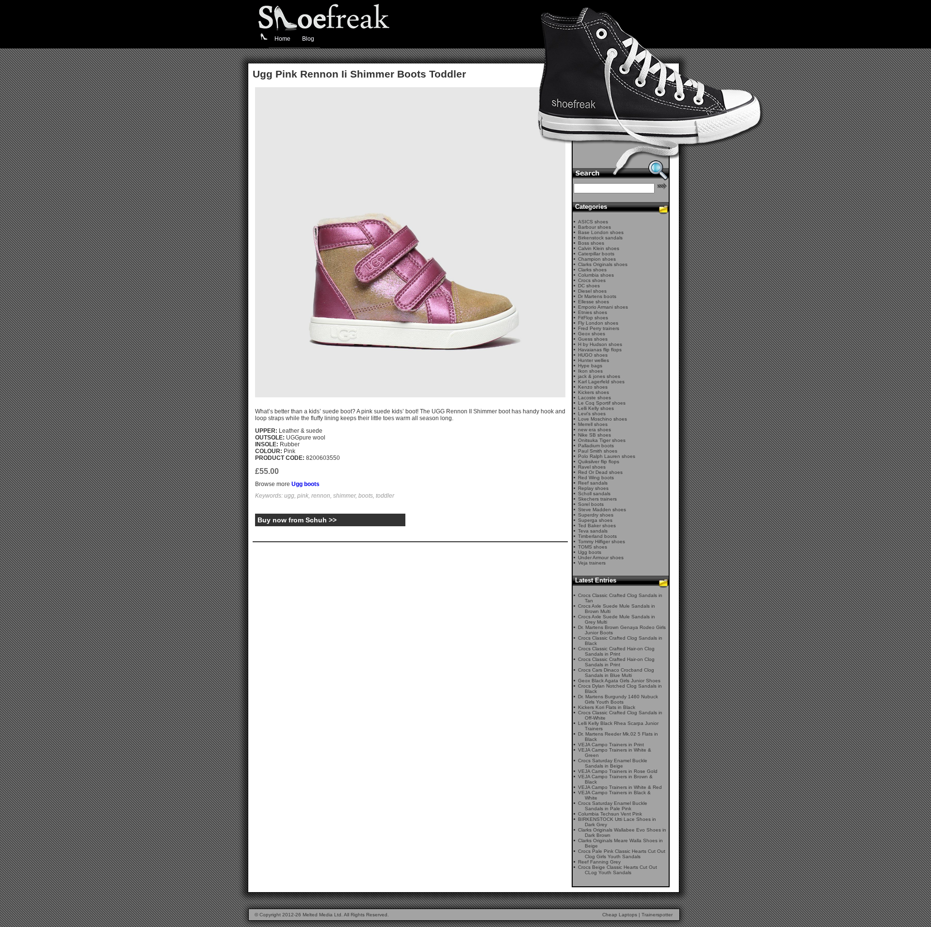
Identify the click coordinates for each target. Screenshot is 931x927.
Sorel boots (591, 504)
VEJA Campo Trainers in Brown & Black (615, 779)
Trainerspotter (657, 914)
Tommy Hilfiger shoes (601, 541)
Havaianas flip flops (600, 349)
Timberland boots (597, 536)
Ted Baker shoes (597, 525)
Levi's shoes (592, 413)
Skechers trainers (597, 499)
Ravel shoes (592, 467)
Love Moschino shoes (602, 419)
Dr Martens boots (597, 296)
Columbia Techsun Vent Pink (610, 814)
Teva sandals (593, 531)
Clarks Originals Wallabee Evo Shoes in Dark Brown (622, 832)
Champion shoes (597, 259)
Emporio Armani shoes (603, 307)
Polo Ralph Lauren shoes (606, 456)
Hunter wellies (593, 360)
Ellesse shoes (593, 301)
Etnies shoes (592, 312)
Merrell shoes (593, 424)
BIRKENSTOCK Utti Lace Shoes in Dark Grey (617, 822)
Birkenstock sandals (600, 237)
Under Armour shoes (601, 557)
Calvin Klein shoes (598, 248)
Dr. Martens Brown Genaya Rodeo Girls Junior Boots (622, 630)
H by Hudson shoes (600, 344)
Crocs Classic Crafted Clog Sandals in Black (620, 640)
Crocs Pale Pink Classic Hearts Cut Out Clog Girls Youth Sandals (621, 853)
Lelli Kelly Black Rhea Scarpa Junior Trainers (618, 726)
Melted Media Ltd (322, 914)
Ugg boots (305, 484)
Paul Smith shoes (597, 451)
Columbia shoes (596, 275)
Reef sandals (593, 483)
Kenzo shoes (593, 387)
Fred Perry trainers (598, 328)
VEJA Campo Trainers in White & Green (614, 752)
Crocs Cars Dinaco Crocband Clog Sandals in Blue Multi (616, 672)
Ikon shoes (590, 371)
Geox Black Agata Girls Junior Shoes (619, 680)
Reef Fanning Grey (599, 861)
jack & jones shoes (599, 376)
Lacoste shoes (594, 397)
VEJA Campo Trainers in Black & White (614, 795)
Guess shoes (593, 339)
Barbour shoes (594, 227)
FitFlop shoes (593, 317)
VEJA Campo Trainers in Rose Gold (618, 771)
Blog (308, 38)
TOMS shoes (592, 547)
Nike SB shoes (594, 435)
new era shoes (594, 429)
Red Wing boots (596, 477)
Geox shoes (591, 333)
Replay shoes (593, 488)
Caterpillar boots (596, 253)
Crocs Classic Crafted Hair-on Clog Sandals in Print (616, 651)
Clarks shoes (592, 269)
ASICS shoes (593, 221)
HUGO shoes (593, 355)
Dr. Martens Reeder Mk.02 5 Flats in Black (618, 736)
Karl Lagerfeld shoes (601, 381)
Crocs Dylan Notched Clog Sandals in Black (620, 688)
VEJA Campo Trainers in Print (611, 744)
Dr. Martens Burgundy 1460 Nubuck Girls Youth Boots (618, 699)
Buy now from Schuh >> (297, 520)
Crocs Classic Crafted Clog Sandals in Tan (620, 598)
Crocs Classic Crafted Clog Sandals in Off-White (620, 715)
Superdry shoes (595, 515)
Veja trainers (592, 563)
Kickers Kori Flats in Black (606, 707)
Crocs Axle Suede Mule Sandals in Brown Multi (616, 608)
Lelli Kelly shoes (596, 408)
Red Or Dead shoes (600, 472)
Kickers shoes (593, 392)
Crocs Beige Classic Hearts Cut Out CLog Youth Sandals (617, 869)
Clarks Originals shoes (602, 264)
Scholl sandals (594, 493)
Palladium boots (596, 445)
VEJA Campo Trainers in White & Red (620, 787)
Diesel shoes (592, 291)
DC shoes (589, 285)
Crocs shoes (592, 280)
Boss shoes (591, 243)
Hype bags (590, 365)
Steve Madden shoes (602, 509)
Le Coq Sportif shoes (602, 403)
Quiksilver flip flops (598, 461)
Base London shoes (601, 232)
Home (282, 38)
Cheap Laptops (619, 914)
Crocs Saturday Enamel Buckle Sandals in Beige (612, 763)
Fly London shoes (598, 323)
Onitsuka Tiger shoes (602, 440)
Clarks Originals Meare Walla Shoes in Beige (620, 843)
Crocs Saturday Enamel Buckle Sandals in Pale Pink (612, 806)
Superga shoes (595, 520)
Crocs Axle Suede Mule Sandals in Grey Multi (616, 619)
